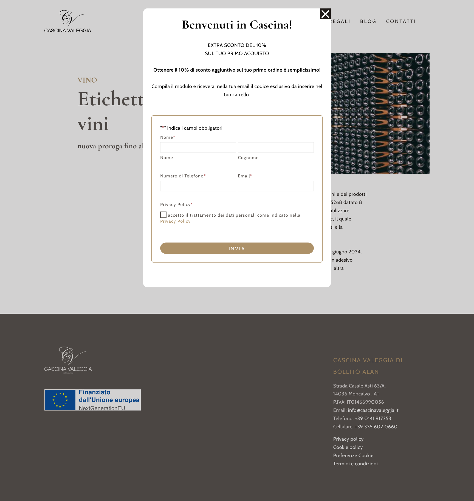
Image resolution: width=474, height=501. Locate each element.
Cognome (248, 157)
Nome (166, 157)
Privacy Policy (175, 220)
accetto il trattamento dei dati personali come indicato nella (230, 218)
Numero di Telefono (183, 175)
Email (245, 175)
